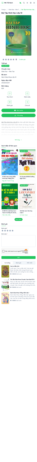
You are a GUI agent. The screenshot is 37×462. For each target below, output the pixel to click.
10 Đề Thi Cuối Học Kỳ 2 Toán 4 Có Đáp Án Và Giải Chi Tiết (9, 212)
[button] (20, 2)
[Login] (30, 2)
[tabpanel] (18, 284)
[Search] (23, 2)
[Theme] (27, 2)
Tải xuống (20, 115)
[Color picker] (20, 2)
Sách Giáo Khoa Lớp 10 (8, 77)
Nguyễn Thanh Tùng (8, 180)
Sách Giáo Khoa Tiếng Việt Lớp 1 (19, 293)
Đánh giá (4, 228)
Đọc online (20, 110)
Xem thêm (18, 219)
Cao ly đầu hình (14, 266)
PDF (2, 88)
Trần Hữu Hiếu (6, 215)
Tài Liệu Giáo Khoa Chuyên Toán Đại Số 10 (22, 279)
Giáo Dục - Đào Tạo (7, 71)
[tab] (7, 262)
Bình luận (4, 234)
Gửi (18, 257)
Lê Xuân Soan (24, 215)
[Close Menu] (34, 2)
